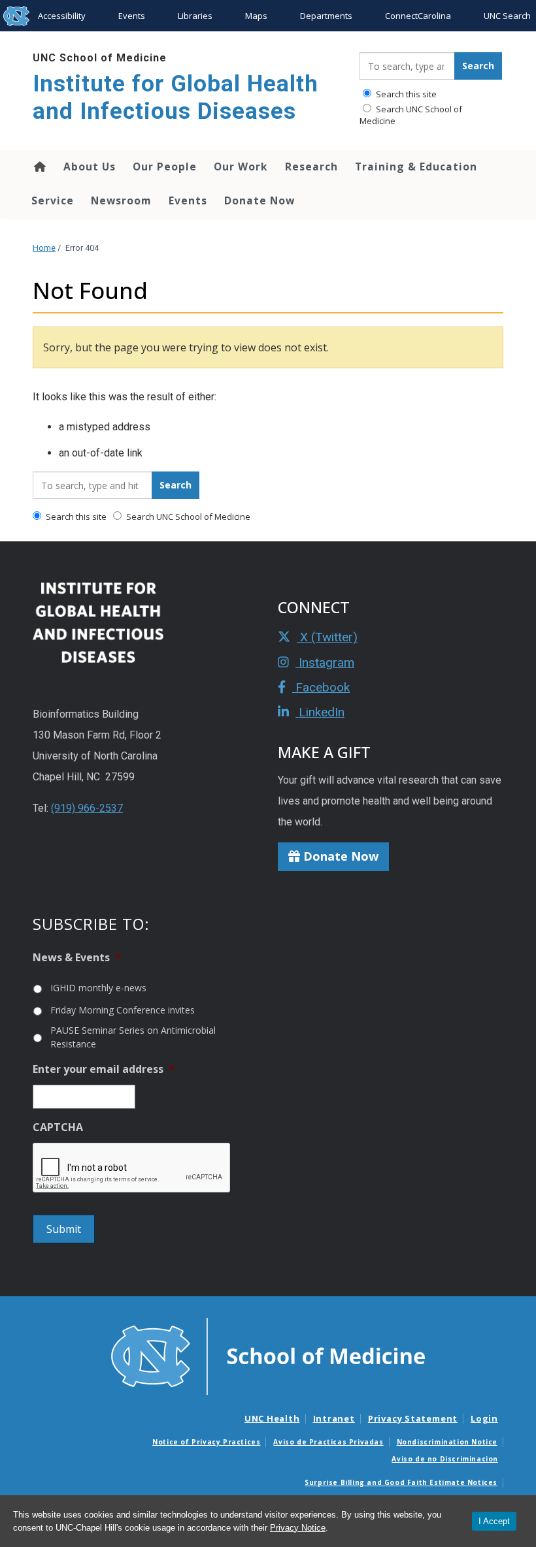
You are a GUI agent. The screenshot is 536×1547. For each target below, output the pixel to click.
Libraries (195, 16)
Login (484, 1418)
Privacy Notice (298, 1528)
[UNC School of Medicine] (268, 1355)
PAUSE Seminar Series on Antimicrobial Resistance (133, 1037)
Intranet (334, 1418)
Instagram (324, 662)
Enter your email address (104, 1069)
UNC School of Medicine (100, 58)
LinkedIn (319, 712)
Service (52, 200)
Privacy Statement (413, 1418)
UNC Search (507, 16)
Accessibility (62, 16)
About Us (89, 166)
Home (39, 166)
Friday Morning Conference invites (122, 1010)
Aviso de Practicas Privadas (328, 1441)
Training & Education (416, 166)
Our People (165, 166)
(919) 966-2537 (87, 808)
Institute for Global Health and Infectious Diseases (175, 98)
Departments (326, 16)
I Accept (494, 1521)
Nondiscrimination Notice (447, 1441)
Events (131, 16)
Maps (256, 16)
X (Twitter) (327, 637)
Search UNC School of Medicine (411, 115)
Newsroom (121, 200)
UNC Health (272, 1418)
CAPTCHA (58, 1127)
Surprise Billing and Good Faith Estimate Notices (401, 1482)
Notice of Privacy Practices (206, 1441)
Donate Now (259, 200)
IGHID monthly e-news (98, 987)
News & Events (77, 958)
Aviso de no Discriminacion (445, 1458)
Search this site (405, 94)
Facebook (321, 687)
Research (311, 166)
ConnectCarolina (418, 16)
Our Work (241, 166)
